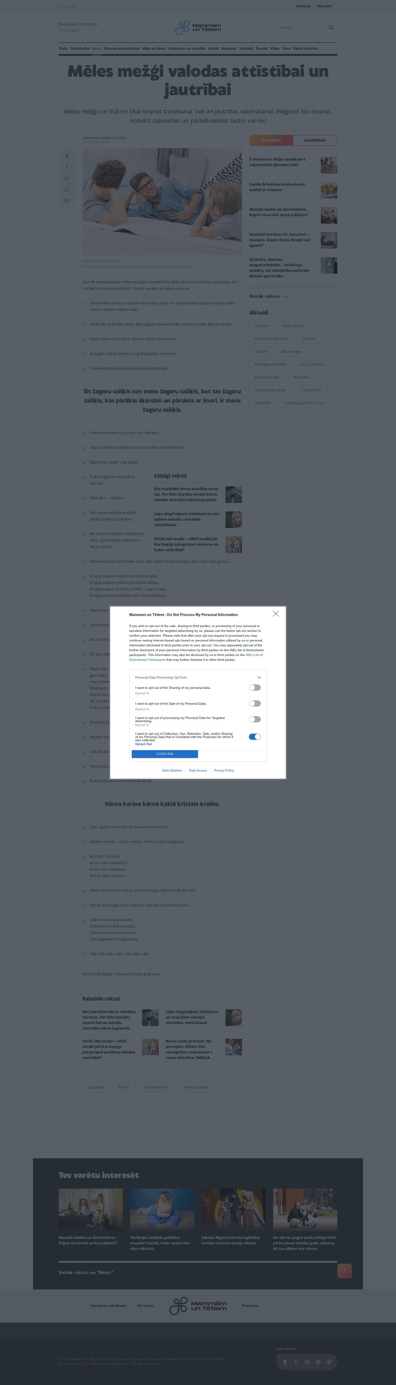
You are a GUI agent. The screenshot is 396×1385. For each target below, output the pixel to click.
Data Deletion (172, 770)
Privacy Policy (224, 770)
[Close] (277, 615)
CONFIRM (165, 754)
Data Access (198, 770)
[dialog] (198, 692)
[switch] (255, 687)
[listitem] (198, 677)
